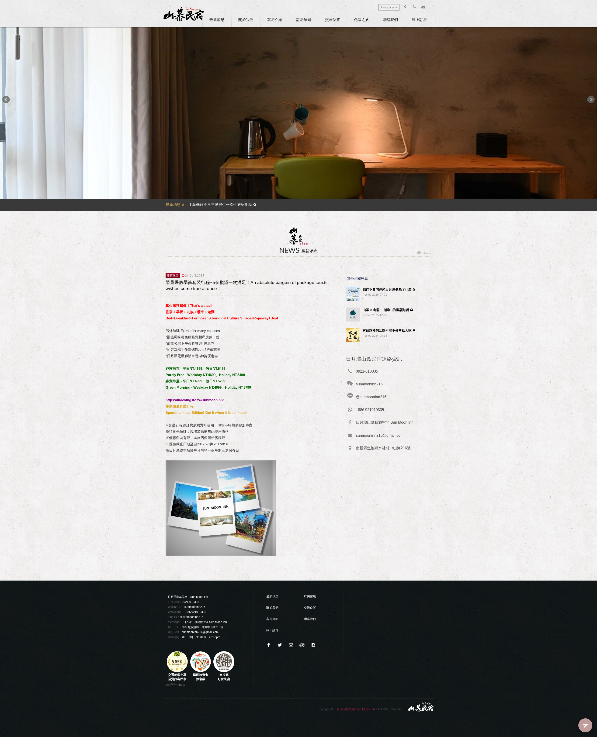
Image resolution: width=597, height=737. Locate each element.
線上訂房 (419, 20)
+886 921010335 (195, 612)
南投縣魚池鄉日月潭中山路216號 (202, 627)
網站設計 (171, 684)
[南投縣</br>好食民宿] (223, 671)
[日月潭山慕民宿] (183, 14)
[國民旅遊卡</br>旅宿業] (200, 671)
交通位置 (332, 20)
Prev (6, 99)
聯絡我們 (390, 20)
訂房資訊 (310, 596)
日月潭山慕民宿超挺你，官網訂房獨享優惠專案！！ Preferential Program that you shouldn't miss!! (269, 205)
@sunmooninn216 (191, 617)
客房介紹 (274, 20)
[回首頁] (419, 253)
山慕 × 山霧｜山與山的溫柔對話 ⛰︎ (388, 310)
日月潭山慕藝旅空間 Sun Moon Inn (205, 622)
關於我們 (245, 20)
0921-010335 (190, 602)
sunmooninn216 (194, 607)
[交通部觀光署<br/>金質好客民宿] (177, 671)
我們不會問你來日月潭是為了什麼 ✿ (389, 289)
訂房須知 (303, 20)
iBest (181, 684)
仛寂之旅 (361, 20)
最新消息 (216, 20)
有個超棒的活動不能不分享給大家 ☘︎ (389, 330)
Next (591, 99)
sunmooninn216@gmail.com (200, 632)
